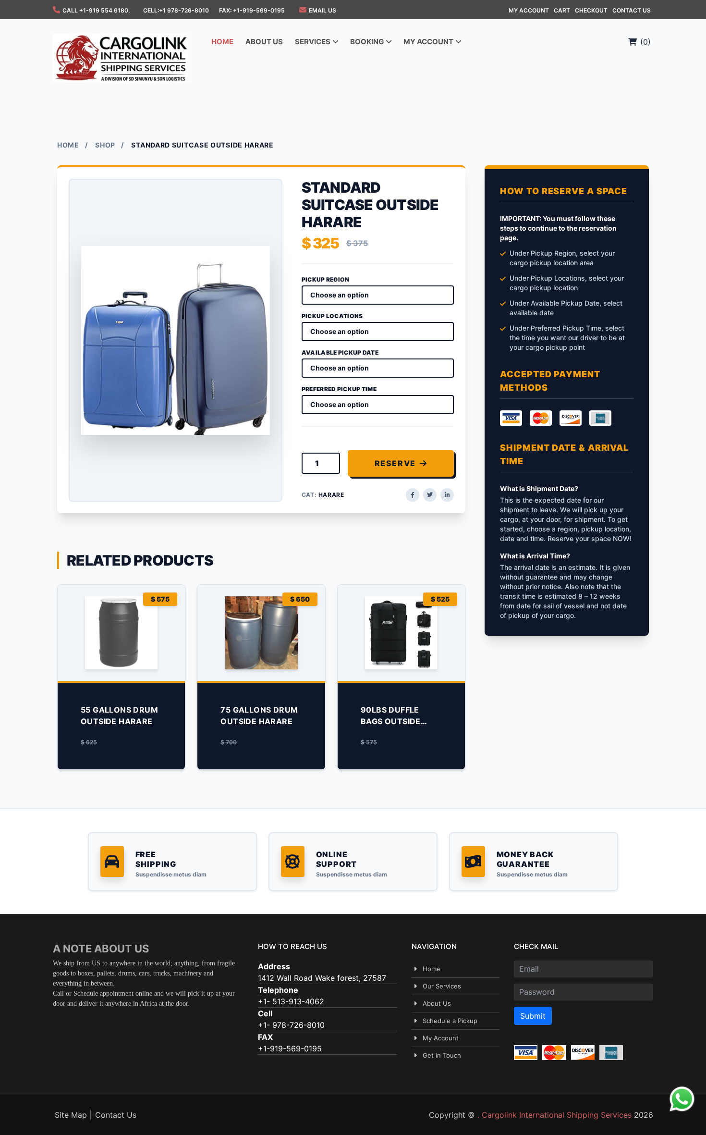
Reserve (395, 463)
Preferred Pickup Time (339, 389)
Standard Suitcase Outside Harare (202, 145)
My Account (529, 10)
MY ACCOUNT (429, 41)
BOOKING (367, 41)
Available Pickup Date (340, 352)
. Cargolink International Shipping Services (554, 1115)
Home (222, 41)
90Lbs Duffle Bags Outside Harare (391, 721)
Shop (105, 145)
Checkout (591, 10)
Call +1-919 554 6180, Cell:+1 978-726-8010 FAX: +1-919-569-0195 (173, 10)
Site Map (71, 1115)
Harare (331, 494)
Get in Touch (442, 1055)
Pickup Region (326, 279)
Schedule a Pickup (450, 1020)
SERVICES (313, 41)
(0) (645, 42)
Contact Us (631, 10)
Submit (533, 1016)
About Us (437, 1003)
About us (264, 41)
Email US (322, 10)
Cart (562, 10)
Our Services (442, 986)
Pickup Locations (332, 316)
